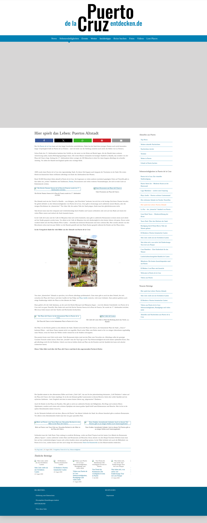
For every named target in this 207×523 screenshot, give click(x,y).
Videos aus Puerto (147, 278)
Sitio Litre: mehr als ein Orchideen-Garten (155, 238)
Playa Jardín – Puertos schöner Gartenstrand (155, 195)
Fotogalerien (56, 449)
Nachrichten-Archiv (147, 149)
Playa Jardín (83, 298)
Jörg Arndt (39, 449)
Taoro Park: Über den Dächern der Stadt (154, 221)
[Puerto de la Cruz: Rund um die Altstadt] (58, 188)
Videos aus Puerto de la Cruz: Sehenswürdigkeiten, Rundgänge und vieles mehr (82, 475)
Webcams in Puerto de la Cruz (151, 273)
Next (119, 261)
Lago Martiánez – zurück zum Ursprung (154, 191)
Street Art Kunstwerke (90, 442)
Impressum (110, 495)
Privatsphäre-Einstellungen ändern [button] (47, 500)
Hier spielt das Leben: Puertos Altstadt (153, 205)
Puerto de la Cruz (46, 146)
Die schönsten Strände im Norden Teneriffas (155, 200)
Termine (143, 154)
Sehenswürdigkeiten (75, 449)
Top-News (144, 140)
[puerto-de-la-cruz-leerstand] (108, 422)
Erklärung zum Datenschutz (45, 495)
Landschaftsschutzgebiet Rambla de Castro (155, 256)
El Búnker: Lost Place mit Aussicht (152, 268)
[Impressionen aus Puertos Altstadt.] (82, 261)
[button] (44, 140)
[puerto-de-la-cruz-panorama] (58, 422)
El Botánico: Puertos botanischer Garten (154, 233)
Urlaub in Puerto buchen (149, 163)
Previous (45, 261)
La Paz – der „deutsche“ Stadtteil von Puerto (156, 209)
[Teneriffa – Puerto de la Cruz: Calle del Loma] (107, 316)
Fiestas (71, 181)
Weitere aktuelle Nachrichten (150, 144)
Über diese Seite (41, 509)
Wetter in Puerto (146, 158)
